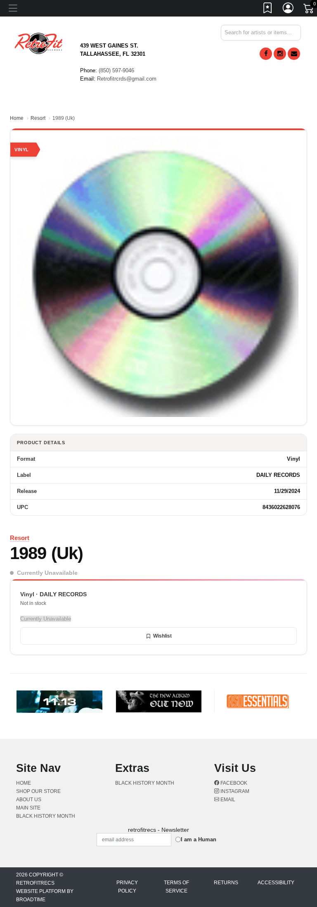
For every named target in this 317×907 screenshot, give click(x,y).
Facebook (233, 783)
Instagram (234, 791)
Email (227, 799)
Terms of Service (176, 887)
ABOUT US (28, 799)
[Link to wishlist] (268, 9)
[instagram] (280, 54)
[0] (309, 10)
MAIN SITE (28, 808)
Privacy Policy (127, 887)
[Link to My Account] (288, 9)
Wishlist (162, 636)
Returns (226, 883)
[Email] (294, 54)
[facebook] (266, 54)
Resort (38, 118)
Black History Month (45, 816)
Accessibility (276, 883)
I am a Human (198, 839)
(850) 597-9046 (116, 70)
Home (17, 118)
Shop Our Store (38, 791)
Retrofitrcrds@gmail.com (126, 79)
